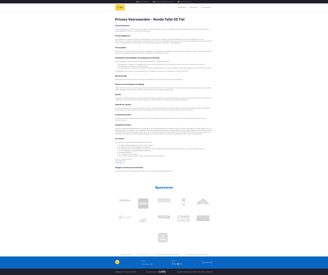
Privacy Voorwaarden (130, 272)
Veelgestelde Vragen (147, 264)
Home (143, 261)
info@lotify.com (119, 162)
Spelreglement (182, 7)
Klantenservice (194, 7)
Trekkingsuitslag (205, 7)
